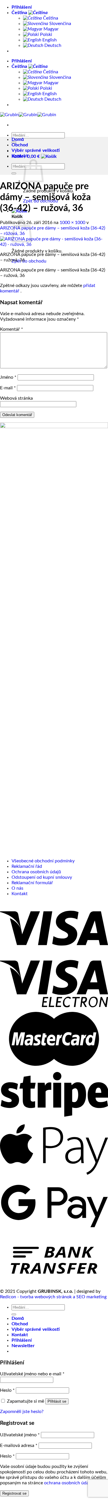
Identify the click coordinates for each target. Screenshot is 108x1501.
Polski (45, 34)
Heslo (7, 1390)
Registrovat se (14, 1493)
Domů (18, 139)
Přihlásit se (57, 1401)
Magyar (50, 29)
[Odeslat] (14, 173)
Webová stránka (16, 398)
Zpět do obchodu (29, 261)
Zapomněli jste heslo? (21, 1411)
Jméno (8, 377)
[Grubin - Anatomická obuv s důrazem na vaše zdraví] (28, 114)
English (49, 40)
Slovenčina (59, 23)
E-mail (8, 388)
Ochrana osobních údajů (36, 872)
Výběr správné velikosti (36, 150)
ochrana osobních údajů (68, 1483)
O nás (17, 888)
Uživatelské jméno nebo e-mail (32, 1374)
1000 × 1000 (72, 222)
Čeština (20, 12)
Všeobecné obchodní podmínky (43, 861)
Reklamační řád (27, 866)
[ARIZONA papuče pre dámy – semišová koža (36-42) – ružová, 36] (54, 244)
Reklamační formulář (32, 882)
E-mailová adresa (18, 1445)
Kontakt (20, 156)
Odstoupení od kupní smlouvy (42, 877)
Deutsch (52, 45)
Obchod (20, 145)
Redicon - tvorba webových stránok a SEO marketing (53, 1297)
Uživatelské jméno (20, 1435)
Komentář (11, 329)
